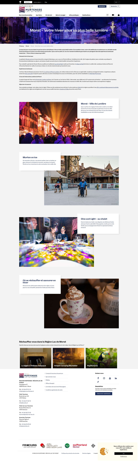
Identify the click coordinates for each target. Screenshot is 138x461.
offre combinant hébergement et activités (107, 87)
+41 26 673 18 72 (26, 401)
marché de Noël (58, 64)
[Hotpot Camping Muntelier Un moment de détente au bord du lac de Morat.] (68, 358)
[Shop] (119, 15)
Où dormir (48, 15)
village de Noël (80, 64)
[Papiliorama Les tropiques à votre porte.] (101, 358)
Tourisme (27, 2)
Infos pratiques (74, 15)
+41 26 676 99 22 (26, 424)
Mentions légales (86, 453)
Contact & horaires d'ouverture (54, 373)
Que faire (39, 15)
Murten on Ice (29, 59)
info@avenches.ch (24, 426)
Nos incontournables (25, 15)
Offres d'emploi (50, 383)
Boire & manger (60, 15)
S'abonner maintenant (103, 393)
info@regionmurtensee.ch (26, 391)
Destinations (86, 15)
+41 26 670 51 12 (26, 389)
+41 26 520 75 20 (26, 412)
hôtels (79, 87)
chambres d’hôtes (64, 89)
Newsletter (102, 6)
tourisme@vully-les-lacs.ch (26, 414)
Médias (48, 380)
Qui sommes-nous (51, 376)
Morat (27, 46)
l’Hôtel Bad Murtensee (95, 73)
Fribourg (21, 46)
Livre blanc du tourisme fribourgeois (56, 386)
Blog (46, 2)
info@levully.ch (23, 403)
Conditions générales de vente (54, 390)
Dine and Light (29, 73)
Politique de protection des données (70, 453)
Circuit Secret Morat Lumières (51, 72)
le (43, 79)
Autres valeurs (37, 2)
